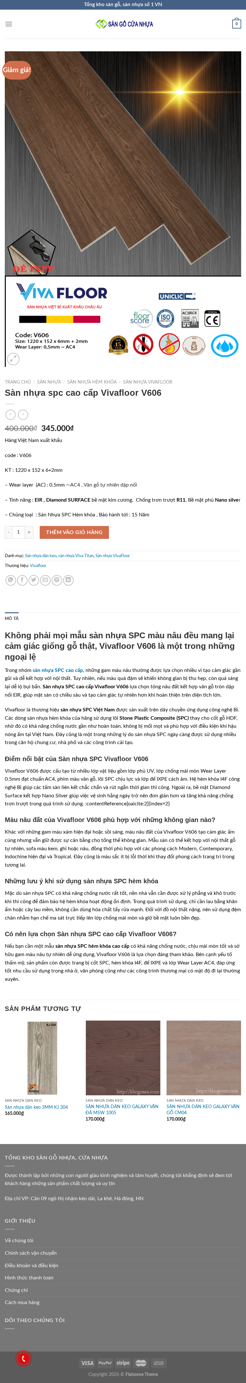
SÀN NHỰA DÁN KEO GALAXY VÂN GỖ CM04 (203, 1109)
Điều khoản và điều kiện (31, 1265)
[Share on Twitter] (34, 580)
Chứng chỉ (16, 1290)
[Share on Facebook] (22, 580)
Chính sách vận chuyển (31, 1253)
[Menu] (8, 24)
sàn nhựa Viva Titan (76, 556)
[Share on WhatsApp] (10, 580)
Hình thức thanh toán (29, 1277)
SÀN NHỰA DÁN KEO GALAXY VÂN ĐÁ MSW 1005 (122, 1109)
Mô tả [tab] (12, 619)
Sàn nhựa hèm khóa (92, 382)
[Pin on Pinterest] (57, 580)
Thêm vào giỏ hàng (74, 532)
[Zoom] (13, 359)
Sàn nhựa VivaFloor (147, 382)
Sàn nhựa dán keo (40, 556)
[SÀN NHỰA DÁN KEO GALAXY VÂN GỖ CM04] (204, 1058)
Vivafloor (38, 566)
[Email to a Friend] (45, 580)
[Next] (241, 1077)
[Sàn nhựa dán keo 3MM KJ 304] (42, 1058)
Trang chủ (18, 382)
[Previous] (5, 1077)
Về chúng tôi (19, 1240)
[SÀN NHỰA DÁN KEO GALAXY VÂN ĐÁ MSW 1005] (123, 1058)
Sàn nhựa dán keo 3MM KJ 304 (36, 1107)
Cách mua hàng (22, 1302)
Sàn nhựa (49, 382)
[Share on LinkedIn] (68, 580)
